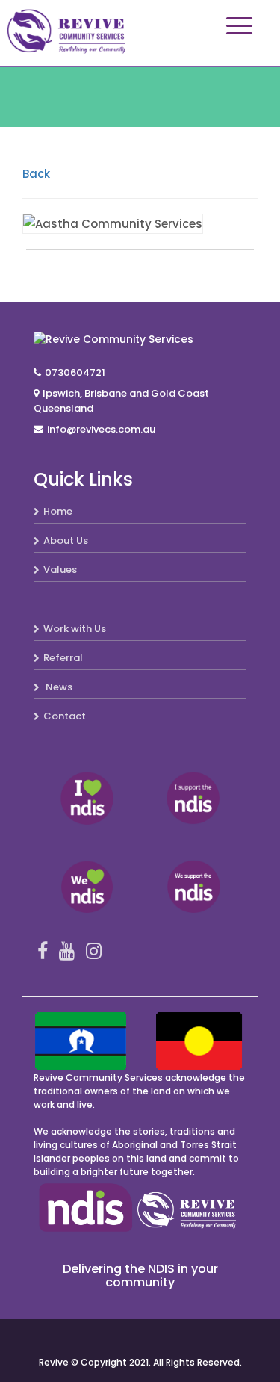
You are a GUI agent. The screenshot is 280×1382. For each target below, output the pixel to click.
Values (60, 570)
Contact (64, 716)
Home (57, 511)
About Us (65, 540)
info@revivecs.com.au (101, 429)
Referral (63, 658)
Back (36, 174)
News (57, 687)
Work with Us (74, 629)
